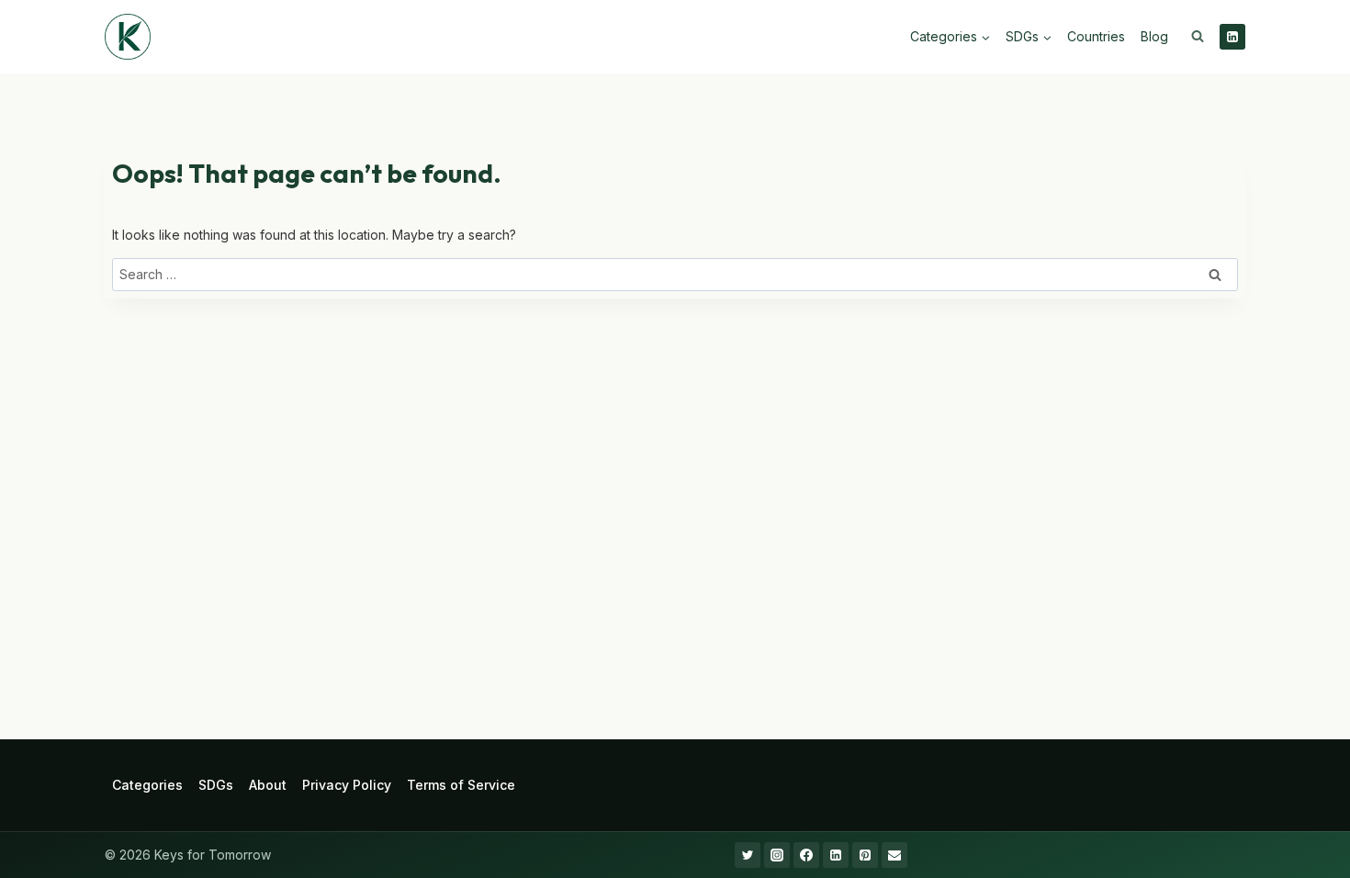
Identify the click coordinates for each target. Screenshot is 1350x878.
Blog (1154, 36)
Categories (147, 785)
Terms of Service (461, 785)
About (268, 785)
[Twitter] (747, 855)
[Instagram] (777, 855)
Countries (1096, 36)
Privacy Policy (346, 785)
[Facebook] (806, 855)
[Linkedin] (1232, 37)
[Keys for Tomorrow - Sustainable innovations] (128, 37)
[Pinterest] (865, 855)
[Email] (894, 855)
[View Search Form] (1197, 37)
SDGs (215, 785)
